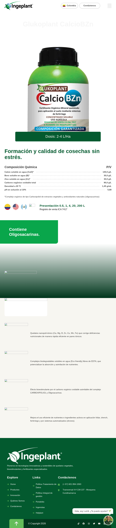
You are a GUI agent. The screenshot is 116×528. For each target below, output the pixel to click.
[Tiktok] (78, 523)
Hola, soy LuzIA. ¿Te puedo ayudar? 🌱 (93, 511)
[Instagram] (89, 523)
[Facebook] (83, 523)
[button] (109, 5)
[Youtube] (99, 523)
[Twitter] (94, 523)
